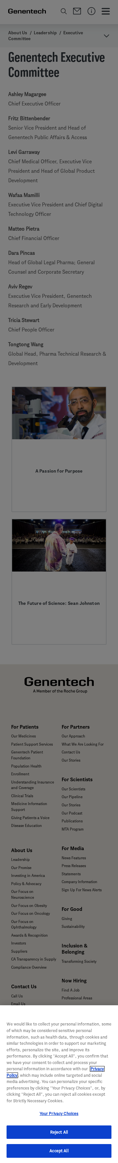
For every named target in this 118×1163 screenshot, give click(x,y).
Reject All (59, 1132)
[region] (59, 1084)
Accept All (58, 1151)
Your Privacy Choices (59, 1113)
